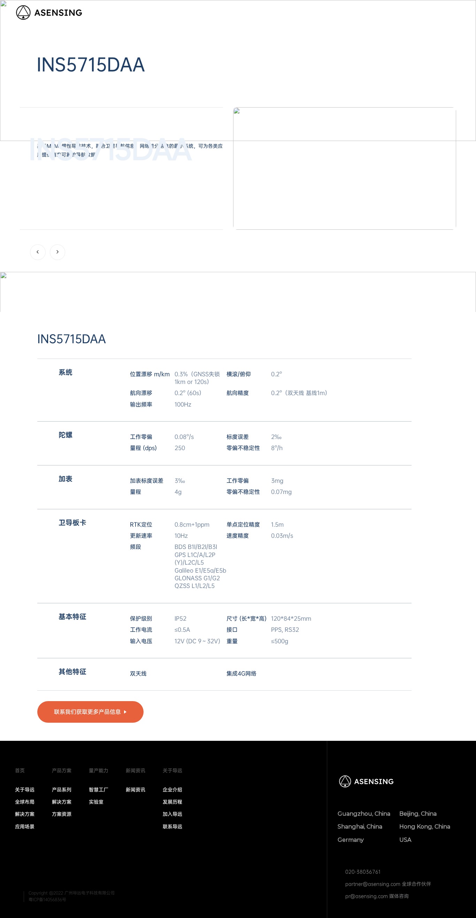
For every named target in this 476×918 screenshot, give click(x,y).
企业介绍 (172, 789)
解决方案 (24, 814)
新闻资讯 (362, 13)
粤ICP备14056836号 (47, 899)
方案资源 (61, 814)
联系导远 (172, 826)
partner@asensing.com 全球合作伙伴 (388, 884)
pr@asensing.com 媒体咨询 (377, 896)
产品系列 (61, 789)
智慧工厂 (98, 789)
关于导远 (401, 13)
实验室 (96, 802)
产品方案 (272, 13)
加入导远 (172, 814)
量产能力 (317, 13)
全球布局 (24, 802)
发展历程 (172, 802)
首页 (238, 13)
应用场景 (24, 826)
